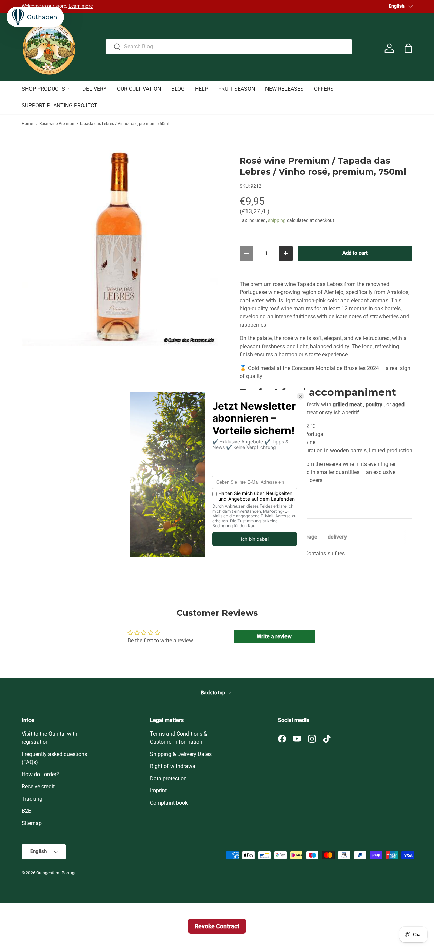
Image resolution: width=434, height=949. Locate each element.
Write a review (274, 636)
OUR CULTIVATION (139, 89)
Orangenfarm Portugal (57, 873)
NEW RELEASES (284, 89)
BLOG (178, 89)
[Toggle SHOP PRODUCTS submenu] (70, 89)
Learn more (80, 6)
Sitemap (32, 823)
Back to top (213, 692)
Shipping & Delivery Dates (181, 754)
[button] (408, 48)
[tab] (308, 537)
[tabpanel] (326, 554)
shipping (277, 220)
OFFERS (324, 89)
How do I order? (40, 774)
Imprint (158, 790)
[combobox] (229, 46)
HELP (201, 89)
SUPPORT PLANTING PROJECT (59, 105)
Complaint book (169, 803)
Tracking (32, 799)
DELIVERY (94, 89)
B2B (27, 811)
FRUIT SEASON (236, 89)
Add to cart (355, 253)
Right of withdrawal (173, 766)
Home (27, 124)
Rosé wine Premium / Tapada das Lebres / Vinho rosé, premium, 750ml (104, 124)
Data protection (168, 778)
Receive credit (38, 786)
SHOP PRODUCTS (43, 89)
